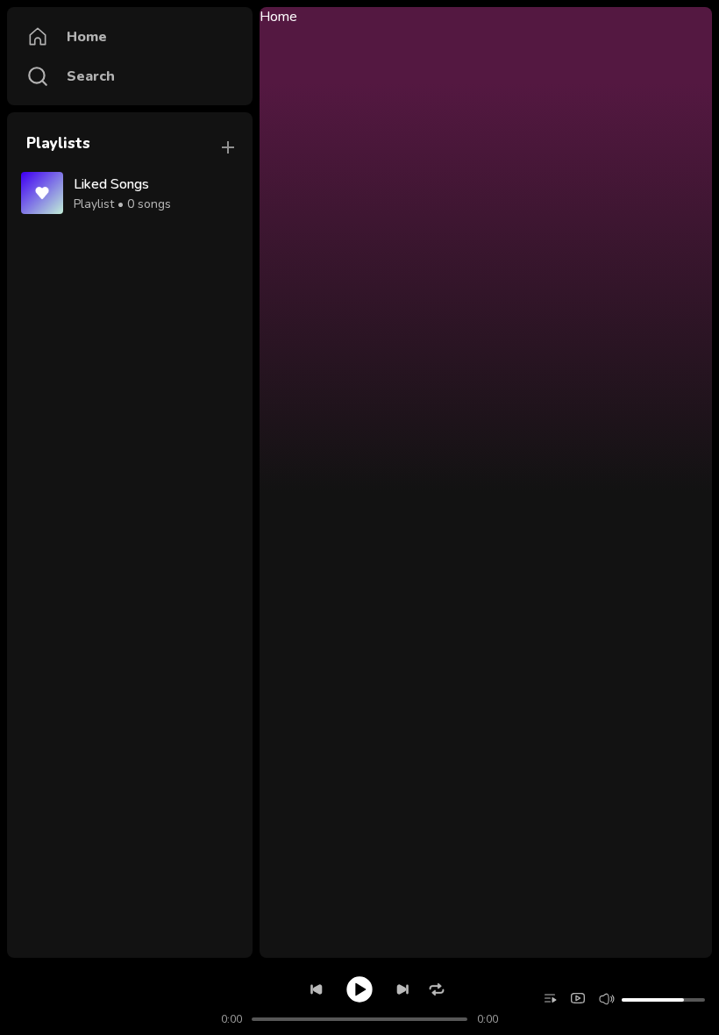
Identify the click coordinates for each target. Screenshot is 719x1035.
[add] (228, 147)
